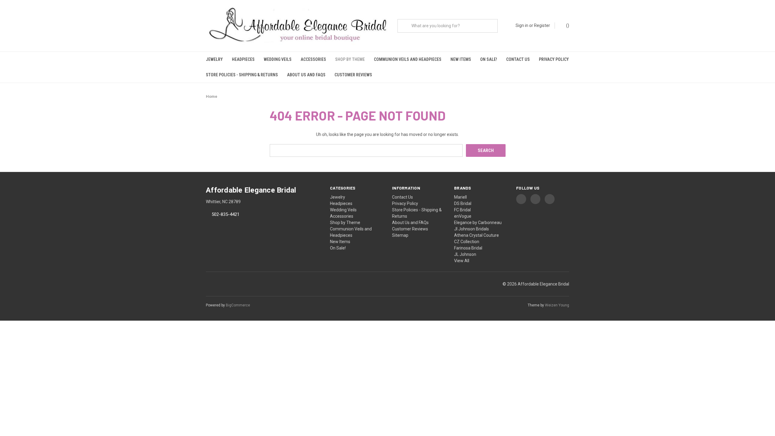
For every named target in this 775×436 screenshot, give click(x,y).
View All (461, 260)
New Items (460, 59)
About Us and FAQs (306, 74)
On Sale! (488, 59)
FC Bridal (462, 209)
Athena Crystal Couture (476, 235)
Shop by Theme (350, 59)
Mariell (460, 197)
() (567, 25)
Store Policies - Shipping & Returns (242, 74)
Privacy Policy (554, 59)
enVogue (462, 216)
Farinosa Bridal (468, 248)
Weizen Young (557, 305)
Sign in (522, 25)
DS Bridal (462, 203)
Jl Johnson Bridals (471, 228)
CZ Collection (466, 241)
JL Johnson (465, 254)
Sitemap (400, 235)
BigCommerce (238, 305)
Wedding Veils (278, 59)
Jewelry (214, 59)
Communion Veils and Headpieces (407, 59)
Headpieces (243, 59)
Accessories (313, 59)
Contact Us (518, 59)
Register (542, 25)
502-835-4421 (225, 214)
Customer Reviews (353, 74)
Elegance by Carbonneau (478, 222)
